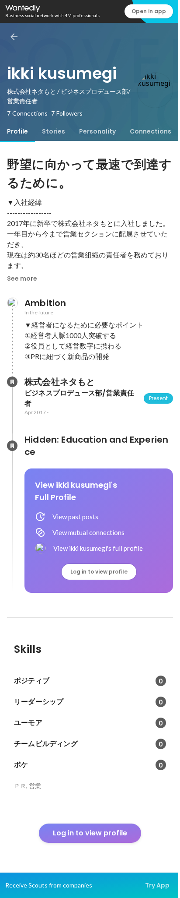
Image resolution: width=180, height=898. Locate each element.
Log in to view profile (99, 571)
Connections (150, 131)
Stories (53, 131)
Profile (17, 131)
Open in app (149, 11)
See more (22, 278)
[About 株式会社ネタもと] (12, 382)
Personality (97, 131)
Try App (157, 885)
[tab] (17, 131)
